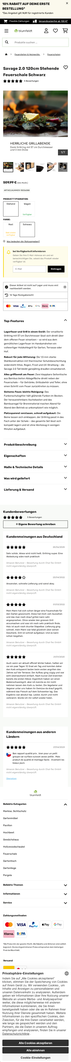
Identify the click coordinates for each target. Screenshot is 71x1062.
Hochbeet (8, 832)
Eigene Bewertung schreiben (36, 524)
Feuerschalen (53, 54)
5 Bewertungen (31, 81)
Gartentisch (9, 861)
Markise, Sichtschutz (14, 811)
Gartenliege (9, 868)
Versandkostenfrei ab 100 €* (53, 21)
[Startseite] (10, 54)
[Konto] (46, 31)
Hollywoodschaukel (14, 846)
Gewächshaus (11, 839)
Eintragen (56, 269)
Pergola (7, 875)
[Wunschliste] (55, 30)
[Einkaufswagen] (65, 30)
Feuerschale (10, 853)
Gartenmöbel (10, 818)
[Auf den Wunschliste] (66, 67)
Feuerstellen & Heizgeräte (27, 54)
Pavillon (7, 825)
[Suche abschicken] (6, 42)
